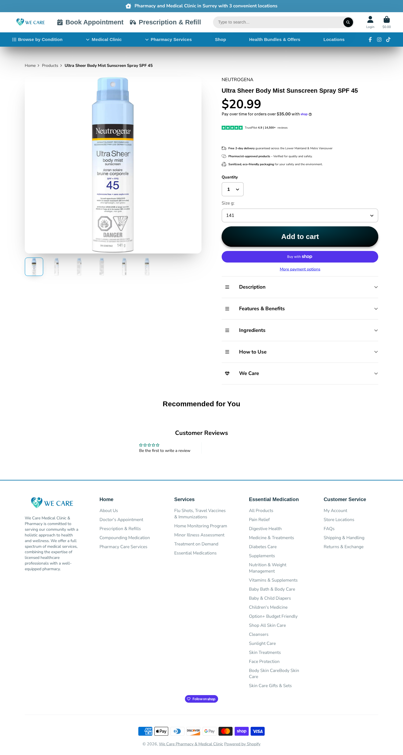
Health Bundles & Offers (274, 39)
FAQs (329, 529)
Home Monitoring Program (200, 526)
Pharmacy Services (171, 39)
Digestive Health (265, 529)
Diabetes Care (263, 547)
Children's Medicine (268, 607)
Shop (220, 39)
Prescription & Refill (170, 22)
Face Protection (264, 661)
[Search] (348, 22)
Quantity (230, 177)
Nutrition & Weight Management (267, 568)
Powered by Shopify (242, 744)
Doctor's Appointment (121, 520)
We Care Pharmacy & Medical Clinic (191, 744)
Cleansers (258, 634)
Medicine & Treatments (271, 538)
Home (30, 65)
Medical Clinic (107, 39)
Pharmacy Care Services (123, 547)
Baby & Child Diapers (270, 598)
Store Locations (339, 520)
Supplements (262, 556)
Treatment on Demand (196, 544)
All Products (261, 510)
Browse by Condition (40, 39)
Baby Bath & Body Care (272, 589)
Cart (386, 22)
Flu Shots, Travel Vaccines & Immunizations (200, 514)
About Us (108, 510)
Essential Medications (195, 553)
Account (370, 22)
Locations (334, 39)
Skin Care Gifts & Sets (270, 686)
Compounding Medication (124, 538)
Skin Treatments (265, 652)
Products (50, 65)
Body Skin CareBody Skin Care (274, 674)
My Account (335, 510)
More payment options (300, 269)
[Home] (30, 22)
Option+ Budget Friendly (273, 616)
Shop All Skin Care (267, 625)
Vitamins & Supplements (273, 580)
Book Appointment (94, 22)
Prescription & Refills (120, 529)
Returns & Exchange (344, 547)
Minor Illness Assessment (199, 535)
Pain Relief (259, 520)
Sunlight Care (262, 643)
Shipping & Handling (344, 538)
